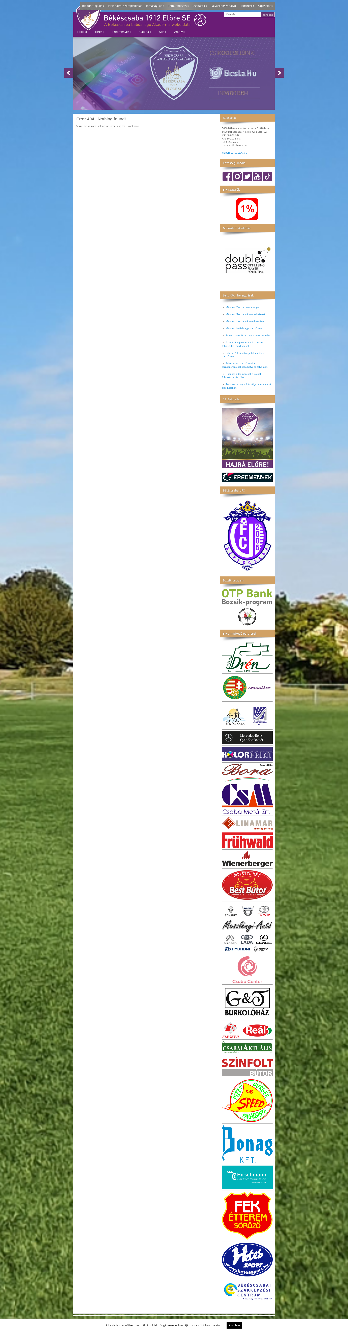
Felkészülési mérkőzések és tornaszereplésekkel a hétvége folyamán (244, 365)
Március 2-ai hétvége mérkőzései (244, 328)
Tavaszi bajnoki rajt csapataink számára (248, 335)
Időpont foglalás (93, 6)
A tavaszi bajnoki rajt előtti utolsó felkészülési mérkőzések (242, 344)
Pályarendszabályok (224, 6)
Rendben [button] (234, 1325)
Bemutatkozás (178, 6)
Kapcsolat (265, 6)
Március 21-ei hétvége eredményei (245, 314)
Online (235, 153)
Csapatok (200, 6)
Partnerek (247, 6)
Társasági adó (155, 6)
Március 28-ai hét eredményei (242, 307)
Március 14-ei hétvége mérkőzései (245, 321)
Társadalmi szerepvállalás (125, 6)
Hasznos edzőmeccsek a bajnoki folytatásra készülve (242, 375)
